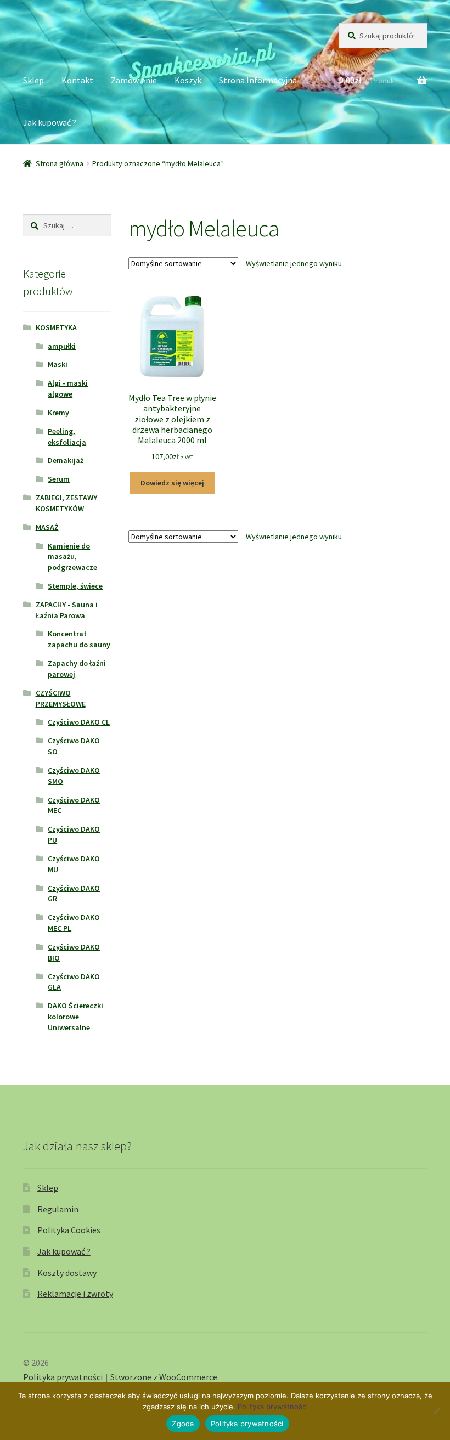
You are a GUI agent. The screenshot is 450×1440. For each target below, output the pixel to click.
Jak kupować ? (49, 122)
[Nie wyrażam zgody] (436, 1410)
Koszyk (188, 80)
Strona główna (59, 163)
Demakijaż (65, 460)
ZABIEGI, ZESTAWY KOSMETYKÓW (66, 503)
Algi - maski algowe (68, 388)
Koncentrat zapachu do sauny (79, 639)
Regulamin (57, 1209)
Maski (58, 364)
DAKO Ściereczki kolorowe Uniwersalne (75, 1016)
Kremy (58, 412)
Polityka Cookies (68, 1229)
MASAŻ (47, 527)
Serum (59, 479)
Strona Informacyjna (258, 80)
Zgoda (183, 1423)
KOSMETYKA (56, 327)
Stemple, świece (75, 586)
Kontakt (77, 80)
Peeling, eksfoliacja (67, 436)
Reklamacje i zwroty (75, 1293)
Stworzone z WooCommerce (163, 1376)
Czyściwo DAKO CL (79, 722)
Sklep (33, 80)
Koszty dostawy (67, 1272)
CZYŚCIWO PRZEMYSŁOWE (61, 698)
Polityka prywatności (63, 1376)
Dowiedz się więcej (172, 483)
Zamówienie (134, 80)
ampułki (62, 346)
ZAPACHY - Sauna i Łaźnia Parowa (67, 610)
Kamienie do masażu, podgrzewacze (72, 557)
